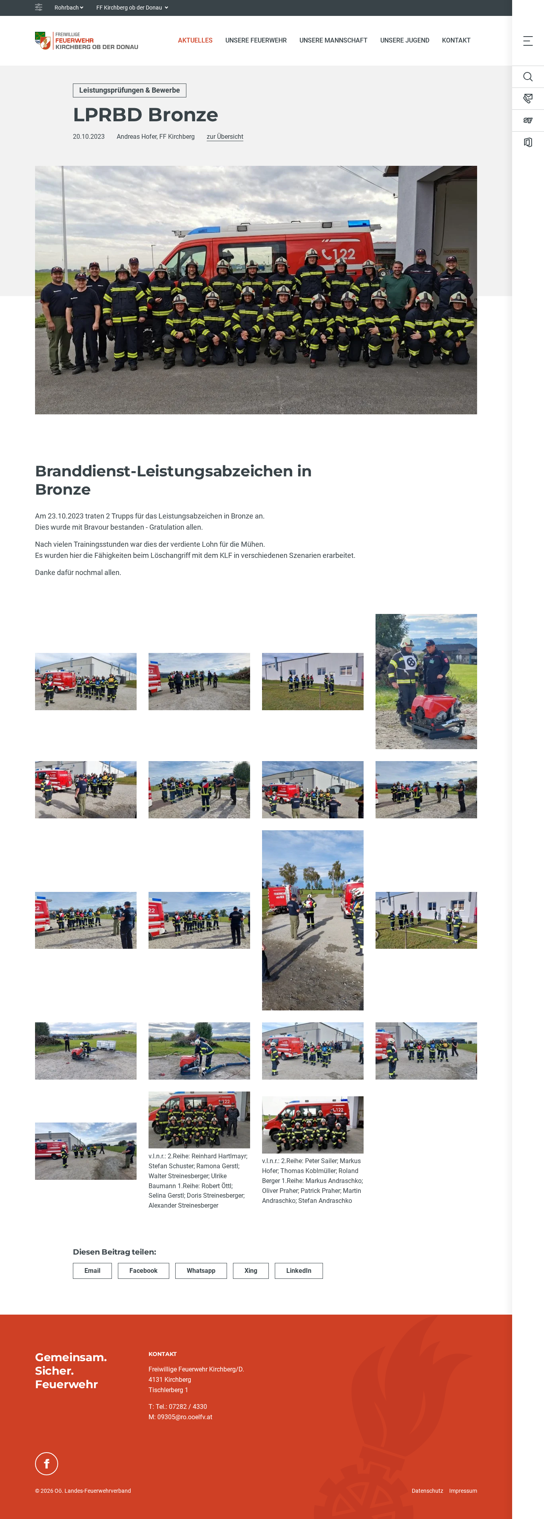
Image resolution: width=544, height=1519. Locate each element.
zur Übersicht (225, 136)
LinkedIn (298, 1270)
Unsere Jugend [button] (404, 40)
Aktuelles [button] (195, 40)
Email (92, 1270)
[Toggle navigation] (528, 40)
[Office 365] (528, 142)
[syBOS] (528, 120)
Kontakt (456, 40)
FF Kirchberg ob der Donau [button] (129, 7)
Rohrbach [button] (67, 7)
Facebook (143, 1270)
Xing (251, 1270)
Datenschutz (427, 1491)
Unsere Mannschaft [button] (333, 40)
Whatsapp (201, 1270)
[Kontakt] (528, 98)
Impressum (463, 1491)
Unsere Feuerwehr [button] (256, 40)
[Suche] (528, 76)
